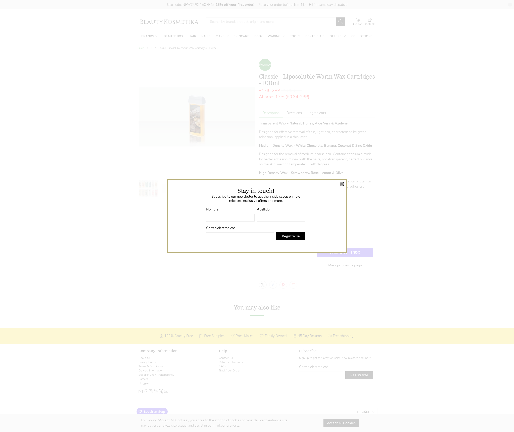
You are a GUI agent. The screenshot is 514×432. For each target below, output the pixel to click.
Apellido (263, 209)
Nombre (212, 209)
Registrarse (291, 236)
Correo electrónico (220, 228)
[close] (342, 184)
